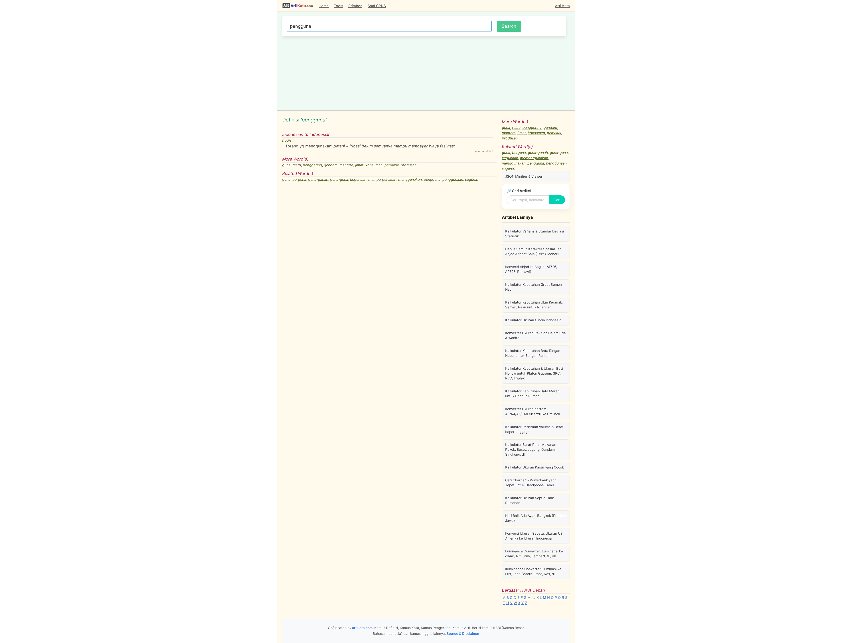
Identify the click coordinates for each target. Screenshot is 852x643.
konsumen (374, 165)
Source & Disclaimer (463, 633)
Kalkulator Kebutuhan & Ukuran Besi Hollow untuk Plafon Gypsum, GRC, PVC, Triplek (534, 373)
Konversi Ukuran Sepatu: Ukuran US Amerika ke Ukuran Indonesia (534, 535)
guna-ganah (318, 179)
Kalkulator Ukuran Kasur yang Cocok (534, 467)
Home (324, 6)
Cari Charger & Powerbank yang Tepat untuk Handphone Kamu (530, 482)
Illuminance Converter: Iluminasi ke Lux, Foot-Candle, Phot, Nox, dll (533, 571)
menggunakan (410, 179)
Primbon (355, 6)
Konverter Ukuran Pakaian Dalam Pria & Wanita (535, 335)
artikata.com (362, 628)
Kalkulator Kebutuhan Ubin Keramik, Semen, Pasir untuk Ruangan (534, 304)
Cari (557, 200)
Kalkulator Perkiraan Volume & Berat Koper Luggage (534, 429)
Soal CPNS (377, 6)
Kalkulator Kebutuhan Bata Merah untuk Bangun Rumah (532, 393)
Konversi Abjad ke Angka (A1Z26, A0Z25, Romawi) (531, 269)
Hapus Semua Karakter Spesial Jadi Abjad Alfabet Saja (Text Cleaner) (533, 251)
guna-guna (339, 179)
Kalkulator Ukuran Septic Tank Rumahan (529, 500)
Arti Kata (562, 6)
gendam (330, 165)
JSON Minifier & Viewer (523, 176)
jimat (359, 165)
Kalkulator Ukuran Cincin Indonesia (533, 320)
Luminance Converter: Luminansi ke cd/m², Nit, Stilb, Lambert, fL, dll (534, 553)
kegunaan (358, 179)
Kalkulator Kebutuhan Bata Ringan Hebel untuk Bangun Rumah (532, 353)
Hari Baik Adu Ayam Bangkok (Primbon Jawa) (535, 518)
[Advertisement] (424, 73)
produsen (408, 165)
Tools (338, 6)
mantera (346, 165)
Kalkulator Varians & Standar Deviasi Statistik (534, 233)
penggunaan (452, 179)
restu (296, 165)
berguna (299, 179)
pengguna (432, 179)
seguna (471, 179)
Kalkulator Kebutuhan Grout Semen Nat (533, 287)
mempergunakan (382, 179)
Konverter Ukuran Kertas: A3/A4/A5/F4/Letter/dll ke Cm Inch (532, 411)
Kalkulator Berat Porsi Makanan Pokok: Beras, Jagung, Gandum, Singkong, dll (530, 449)
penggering (312, 165)
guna (286, 165)
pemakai (392, 165)
